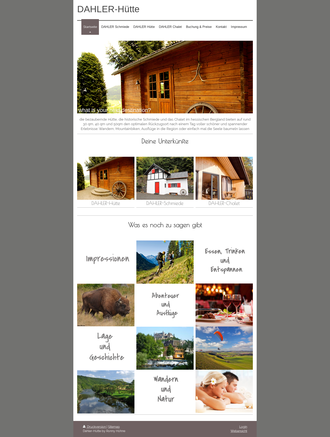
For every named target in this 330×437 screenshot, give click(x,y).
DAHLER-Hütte (108, 9)
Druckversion (96, 427)
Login (243, 427)
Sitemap (114, 427)
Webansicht (239, 431)
